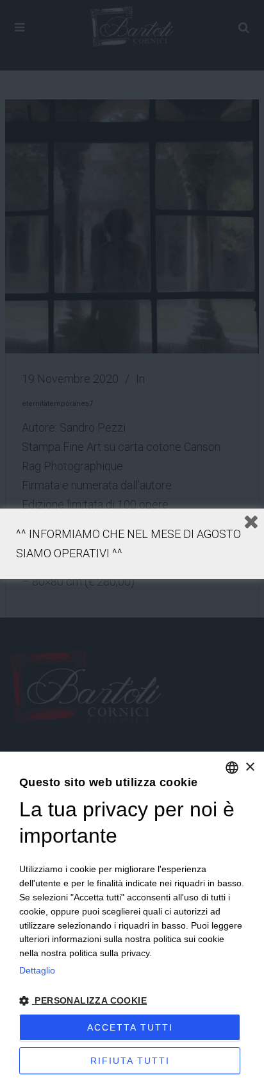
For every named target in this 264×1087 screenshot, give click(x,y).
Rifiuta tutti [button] (130, 1061)
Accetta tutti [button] (130, 1027)
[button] (132, 1001)
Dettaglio (37, 970)
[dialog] (132, 919)
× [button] (249, 767)
